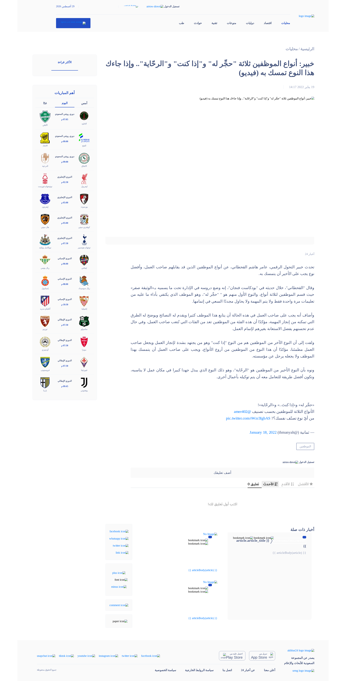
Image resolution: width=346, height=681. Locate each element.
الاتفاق (84, 166)
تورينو (45, 329)
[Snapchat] (46, 655)
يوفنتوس (84, 390)
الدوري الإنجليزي (64, 177)
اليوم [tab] (65, 102)
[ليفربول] (84, 178)
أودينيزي (45, 350)
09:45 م (64, 386)
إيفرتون (45, 207)
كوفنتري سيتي (84, 227)
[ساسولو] (84, 321)
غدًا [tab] (45, 103)
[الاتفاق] (84, 157)
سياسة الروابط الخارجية (199, 670)
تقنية (214, 23)
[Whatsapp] (118, 538)
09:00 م (64, 141)
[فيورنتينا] (84, 361)
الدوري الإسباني (65, 258)
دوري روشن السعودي (64, 114)
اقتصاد (268, 23)
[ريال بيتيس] (45, 259)
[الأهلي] (45, 116)
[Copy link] (122, 552)
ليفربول (84, 186)
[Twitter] (120, 545)
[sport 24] (73, 23)
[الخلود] (84, 115)
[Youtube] (86, 655)
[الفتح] (84, 137)
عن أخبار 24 (248, 670)
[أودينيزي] (45, 341)
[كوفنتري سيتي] (84, 219)
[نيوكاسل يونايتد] (45, 239)
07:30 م (64, 243)
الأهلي (45, 125)
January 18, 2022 (263, 432)
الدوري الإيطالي (65, 319)
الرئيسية (307, 49)
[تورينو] (45, 321)
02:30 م (64, 182)
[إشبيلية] (84, 300)
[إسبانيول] (45, 280)
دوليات (250, 23)
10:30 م (64, 304)
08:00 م (64, 284)
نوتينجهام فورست (45, 186)
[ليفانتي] (84, 259)
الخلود (84, 124)
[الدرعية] (45, 157)
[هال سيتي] (45, 219)
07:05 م (64, 119)
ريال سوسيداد (84, 288)
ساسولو (84, 329)
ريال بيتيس (45, 268)
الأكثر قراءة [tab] (65, 62)
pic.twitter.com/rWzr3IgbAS (248, 418)
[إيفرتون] (45, 198)
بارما (45, 390)
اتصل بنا (227, 670)
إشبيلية (84, 309)
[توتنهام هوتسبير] (84, 239)
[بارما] (45, 382)
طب (181, 23)
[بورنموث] (84, 198)
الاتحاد (45, 146)
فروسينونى (45, 370)
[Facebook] (119, 531)
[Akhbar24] (299, 650)
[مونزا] (84, 341)
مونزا (84, 350)
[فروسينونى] (45, 361)
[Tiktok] (66, 655)
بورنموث (84, 207)
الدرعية (45, 166)
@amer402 (242, 411)
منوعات (231, 23)
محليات (285, 23)
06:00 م (64, 264)
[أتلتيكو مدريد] (45, 300)
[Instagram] (108, 655)
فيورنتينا (84, 370)
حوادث (198, 23)
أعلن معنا (269, 670)
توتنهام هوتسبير (84, 247)
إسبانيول (45, 288)
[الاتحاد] (45, 137)
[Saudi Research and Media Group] (299, 670)
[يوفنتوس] (84, 382)
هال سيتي (45, 227)
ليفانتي (84, 268)
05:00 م (64, 202)
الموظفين (305, 446)
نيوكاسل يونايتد (45, 247)
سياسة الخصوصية (165, 670)
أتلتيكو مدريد (45, 309)
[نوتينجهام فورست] (45, 178)
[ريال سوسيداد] (84, 280)
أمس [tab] (84, 103)
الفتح (84, 146)
